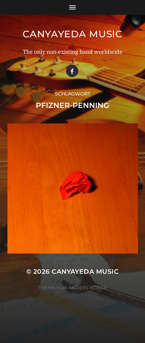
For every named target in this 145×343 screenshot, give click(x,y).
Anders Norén (87, 287)
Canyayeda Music (72, 34)
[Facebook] (72, 71)
